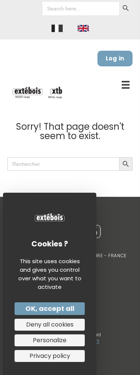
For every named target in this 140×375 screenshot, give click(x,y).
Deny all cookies (50, 324)
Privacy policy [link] (49, 356)
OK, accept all (49, 308)
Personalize (49, 340)
